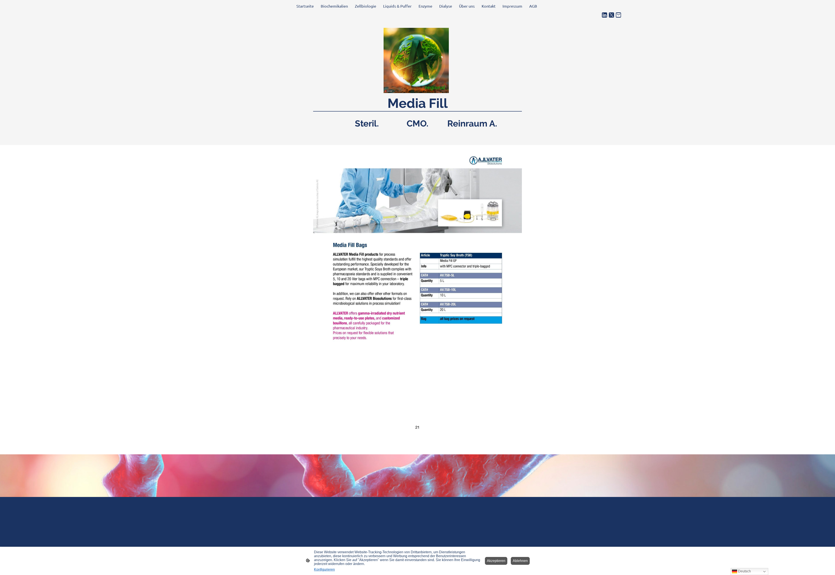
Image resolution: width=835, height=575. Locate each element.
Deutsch (744, 571)
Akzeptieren (496, 561)
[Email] (618, 15)
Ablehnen (520, 561)
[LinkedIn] (604, 15)
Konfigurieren (324, 569)
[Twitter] (611, 15)
